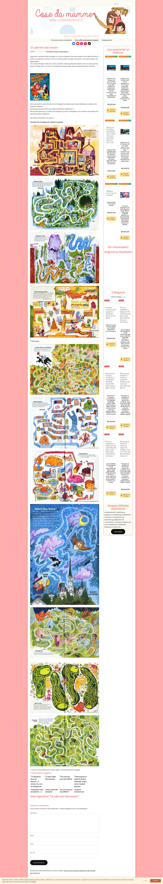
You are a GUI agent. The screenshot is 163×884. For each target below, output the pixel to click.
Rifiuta (145, 880)
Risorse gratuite (63, 51)
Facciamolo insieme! (52, 51)
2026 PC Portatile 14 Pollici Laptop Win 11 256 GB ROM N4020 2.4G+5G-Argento (111, 328)
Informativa (118, 532)
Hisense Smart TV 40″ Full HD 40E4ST (111, 203)
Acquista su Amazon (112, 110)
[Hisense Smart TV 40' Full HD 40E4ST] (111, 193)
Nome (32, 835)
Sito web (32, 852)
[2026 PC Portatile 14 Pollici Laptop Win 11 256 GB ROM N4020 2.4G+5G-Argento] (111, 313)
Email (32, 844)
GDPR (34, 881)
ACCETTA (155, 880)
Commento (33, 813)
